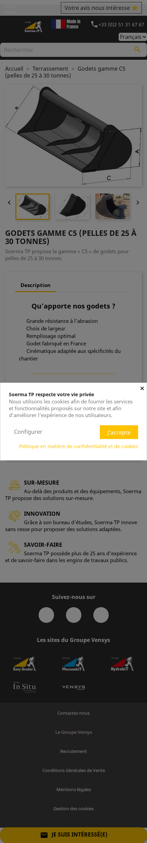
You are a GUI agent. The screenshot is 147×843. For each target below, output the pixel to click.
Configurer (28, 431)
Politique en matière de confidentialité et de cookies (78, 446)
